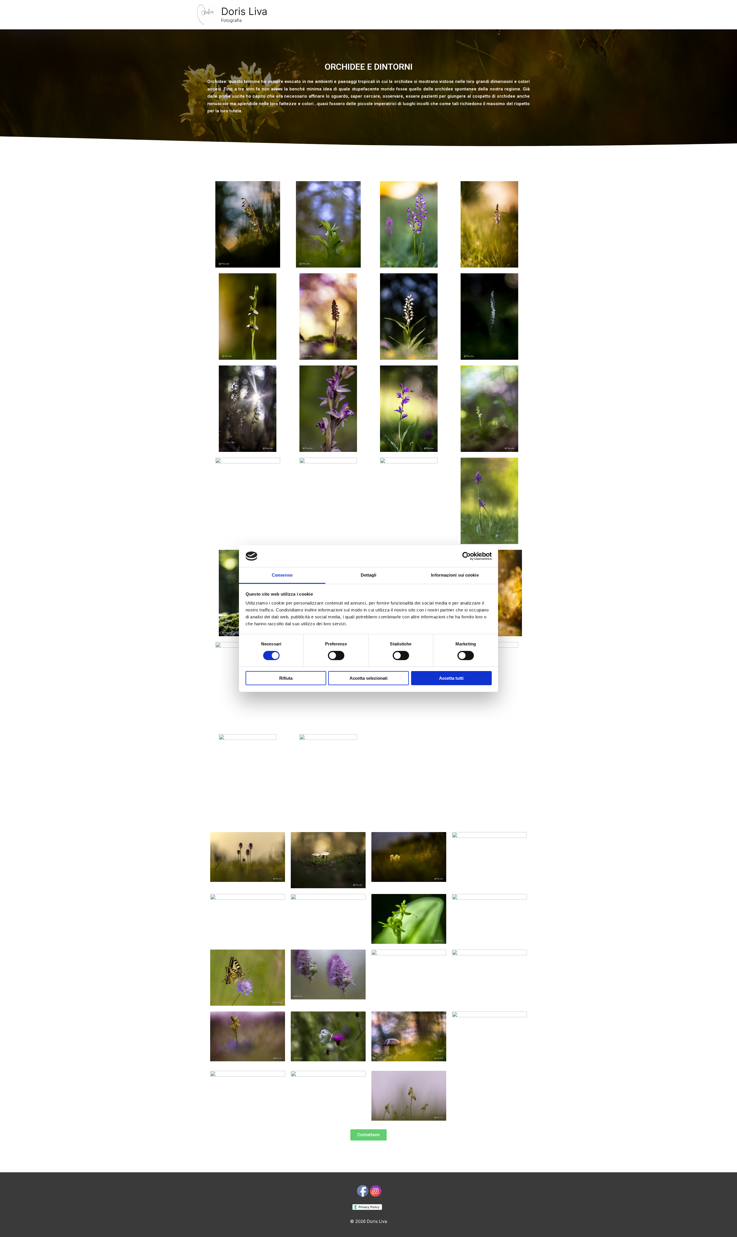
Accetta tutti (451, 678)
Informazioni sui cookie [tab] (454, 575)
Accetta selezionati (368, 678)
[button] (368, 1135)
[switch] (336, 655)
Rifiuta (285, 678)
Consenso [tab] (282, 575)
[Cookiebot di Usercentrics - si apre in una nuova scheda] (466, 556)
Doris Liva (244, 11)
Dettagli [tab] (369, 575)
